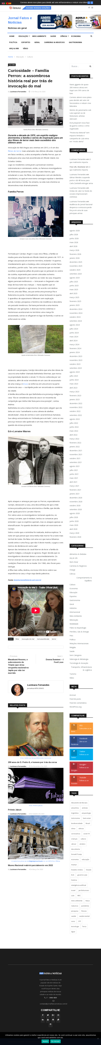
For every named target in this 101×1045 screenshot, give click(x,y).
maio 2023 (74, 384)
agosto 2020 (75, 513)
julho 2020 (74, 517)
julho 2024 (74, 329)
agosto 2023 (75, 372)
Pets (71, 635)
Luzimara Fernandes (18, 92)
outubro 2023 (75, 364)
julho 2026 (74, 234)
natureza (74, 906)
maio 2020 (74, 525)
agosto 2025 (75, 278)
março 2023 (74, 391)
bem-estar (87, 818)
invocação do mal (28, 639)
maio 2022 (74, 431)
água (73, 931)
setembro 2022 (76, 415)
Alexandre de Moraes (79, 803)
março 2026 (74, 250)
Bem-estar (74, 562)
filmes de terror (15, 151)
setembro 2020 (76, 509)
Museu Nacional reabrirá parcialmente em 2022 (30, 865)
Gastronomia (75, 42)
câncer (73, 844)
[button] (89, 2)
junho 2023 (74, 380)
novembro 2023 (76, 360)
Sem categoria (75, 655)
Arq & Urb (14, 48)
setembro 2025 (76, 274)
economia (75, 859)
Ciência (63, 36)
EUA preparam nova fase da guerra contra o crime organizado (80, 126)
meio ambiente (76, 901)
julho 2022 (74, 423)
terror (54, 639)
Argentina (74, 813)
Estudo (88, 870)
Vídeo (25, 48)
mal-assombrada (43, 639)
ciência (81, 828)
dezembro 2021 (76, 450)
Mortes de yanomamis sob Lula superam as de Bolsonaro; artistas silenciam (50, 2)
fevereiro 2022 (75, 442)
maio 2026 (74, 242)
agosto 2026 (75, 230)
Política (13, 42)
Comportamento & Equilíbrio (84, 579)
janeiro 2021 (75, 494)
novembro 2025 (76, 266)
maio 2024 (74, 336)
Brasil (88, 823)
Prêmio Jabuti (14, 810)
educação (85, 859)
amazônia (75, 808)
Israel (73, 890)
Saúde (53, 36)
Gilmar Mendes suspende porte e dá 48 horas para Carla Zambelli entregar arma (81, 180)
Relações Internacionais (79, 643)
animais (85, 808)
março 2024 (74, 344)
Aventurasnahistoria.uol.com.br (27, 580)
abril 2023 (73, 388)
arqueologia (86, 813)
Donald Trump (76, 854)
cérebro (82, 844)
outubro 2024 (75, 317)
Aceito (45, 1041)
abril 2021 (73, 482)
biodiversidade (77, 823)
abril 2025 (73, 293)
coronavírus (75, 834)
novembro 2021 (76, 454)
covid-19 (86, 834)
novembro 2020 (76, 501)
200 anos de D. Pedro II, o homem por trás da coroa (32, 762)
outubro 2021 (75, 458)
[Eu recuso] (98, 1038)
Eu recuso (55, 1041)
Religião (73, 647)
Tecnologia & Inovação (79, 663)
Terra (84, 926)
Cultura (30, 57)
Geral (37, 42)
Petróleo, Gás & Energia (79, 632)
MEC (79, 895)
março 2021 (74, 486)
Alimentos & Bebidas (78, 554)
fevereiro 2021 (75, 490)
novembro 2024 (76, 313)
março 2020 (74, 533)
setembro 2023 (76, 368)
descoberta (75, 849)
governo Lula (82, 875)
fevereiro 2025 (75, 301)
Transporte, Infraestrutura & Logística (81, 668)
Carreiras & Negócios (54, 42)
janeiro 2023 (75, 399)
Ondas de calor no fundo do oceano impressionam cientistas (81, 194)
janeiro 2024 (75, 352)
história (74, 880)
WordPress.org (75, 707)
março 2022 (74, 439)
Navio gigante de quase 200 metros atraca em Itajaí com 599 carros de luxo (79, 89)
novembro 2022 (76, 407)
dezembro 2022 (76, 403)
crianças (74, 839)
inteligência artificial (78, 885)
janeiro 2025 (75, 305)
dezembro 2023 (76, 356)
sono (73, 921)
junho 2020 (74, 521)
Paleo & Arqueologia (78, 628)
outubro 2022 (75, 411)
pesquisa (74, 911)
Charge (72, 570)
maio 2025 (74, 289)
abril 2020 (73, 529)
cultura (83, 839)
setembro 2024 (76, 321)
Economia (76, 36)
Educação (23, 36)
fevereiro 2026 (75, 254)
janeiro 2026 (75, 258)
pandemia (85, 906)
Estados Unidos (77, 870)
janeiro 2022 (75, 446)
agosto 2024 (75, 325)
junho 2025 (74, 285)
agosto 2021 (75, 466)
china (73, 828)
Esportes (25, 42)
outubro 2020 (75, 505)
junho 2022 (74, 427)
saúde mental (84, 916)
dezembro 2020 (76, 497)
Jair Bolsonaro (84, 890)
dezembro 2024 (76, 309)
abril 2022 (73, 435)
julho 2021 (74, 470)
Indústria (73, 608)
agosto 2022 (75, 419)
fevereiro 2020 (75, 537)
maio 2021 (74, 478)
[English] (3, 3)
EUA (72, 875)
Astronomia (75, 818)
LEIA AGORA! (48, 25)
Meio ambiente (39, 36)
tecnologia (75, 926)
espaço (74, 864)
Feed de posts (75, 699)
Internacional (75, 612)
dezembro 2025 (76, 262)
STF (79, 921)
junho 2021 (74, 474)
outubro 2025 (75, 270)
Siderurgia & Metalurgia (79, 659)
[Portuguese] (6, 3)
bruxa (25, 384)
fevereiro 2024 (75, 348)
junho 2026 (74, 238)
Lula (72, 895)
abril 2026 (73, 246)
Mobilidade (74, 624)
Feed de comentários (78, 703)
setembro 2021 (76, 462)
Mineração (74, 620)
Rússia (83, 911)
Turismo (73, 674)
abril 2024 (73, 340)
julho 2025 (74, 281)
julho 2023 (74, 376)
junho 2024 (74, 333)
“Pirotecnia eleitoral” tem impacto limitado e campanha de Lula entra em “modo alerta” (79, 137)
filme (17, 639)
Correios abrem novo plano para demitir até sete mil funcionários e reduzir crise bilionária (81, 101)
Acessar (73, 695)
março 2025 (74, 297)
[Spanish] (9, 3)
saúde (73, 916)
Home (11, 36)
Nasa (88, 901)
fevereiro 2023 (75, 395)
